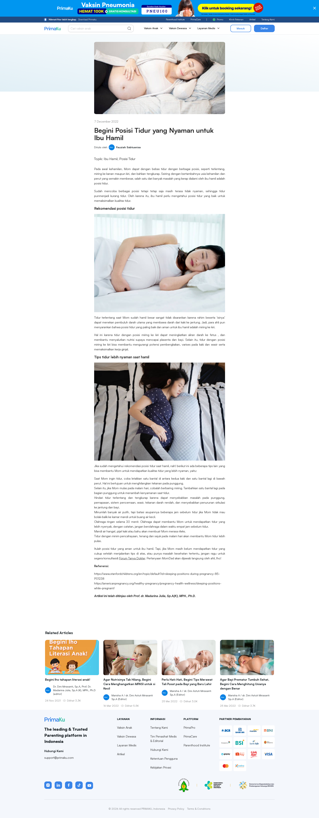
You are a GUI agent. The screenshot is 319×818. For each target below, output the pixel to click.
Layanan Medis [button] (206, 28)
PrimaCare (196, 19)
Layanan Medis (126, 745)
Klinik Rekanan (236, 19)
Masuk (241, 28)
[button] (48, 785)
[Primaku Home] (52, 28)
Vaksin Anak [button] (151, 28)
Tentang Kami (268, 19)
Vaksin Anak (124, 727)
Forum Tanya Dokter (132, 558)
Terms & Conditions (198, 808)
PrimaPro (189, 727)
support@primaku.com (59, 757)
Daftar (264, 28)
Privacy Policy (176, 808)
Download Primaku (73, 19)
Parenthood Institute (175, 19)
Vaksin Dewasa (126, 736)
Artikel (252, 19)
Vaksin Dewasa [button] (178, 28)
